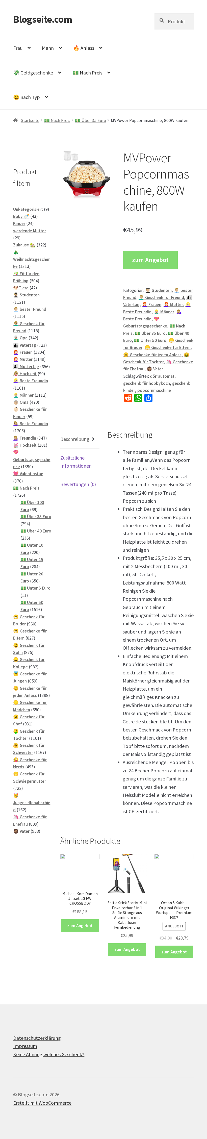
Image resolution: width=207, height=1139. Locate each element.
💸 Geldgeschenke (33, 72)
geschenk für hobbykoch (146, 383)
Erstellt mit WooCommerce (42, 1103)
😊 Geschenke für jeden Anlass (152, 355)
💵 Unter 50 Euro (150, 340)
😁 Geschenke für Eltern (168, 347)
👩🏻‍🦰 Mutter (173, 304)
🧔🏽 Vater (155, 369)
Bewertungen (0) (78, 484)
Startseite (30, 120)
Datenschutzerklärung (37, 1038)
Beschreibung (74, 439)
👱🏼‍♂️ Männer (164, 312)
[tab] (80, 439)
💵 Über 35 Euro (90, 120)
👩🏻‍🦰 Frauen (151, 304)
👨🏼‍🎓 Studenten (158, 290)
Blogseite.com (42, 19)
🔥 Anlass (83, 48)
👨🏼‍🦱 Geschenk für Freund (161, 297)
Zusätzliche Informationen (76, 461)
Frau (17, 48)
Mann (48, 48)
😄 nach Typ (26, 97)
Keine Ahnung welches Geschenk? (48, 1054)
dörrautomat (162, 376)
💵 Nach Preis (87, 72)
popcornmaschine (154, 390)
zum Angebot (150, 260)
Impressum (25, 1046)
